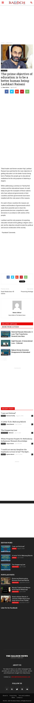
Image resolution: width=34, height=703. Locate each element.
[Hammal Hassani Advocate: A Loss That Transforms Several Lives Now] (5, 334)
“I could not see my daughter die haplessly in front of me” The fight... (15, 450)
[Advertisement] (17, 23)
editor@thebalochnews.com (20, 677)
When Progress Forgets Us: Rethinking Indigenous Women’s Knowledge (16, 440)
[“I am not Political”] (5, 549)
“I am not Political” (8, 413)
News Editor (6, 87)
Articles (3, 415)
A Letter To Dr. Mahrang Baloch (13, 422)
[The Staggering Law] (5, 567)
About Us (5, 695)
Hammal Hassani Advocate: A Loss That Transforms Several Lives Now (22, 334)
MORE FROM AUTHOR (10, 327)
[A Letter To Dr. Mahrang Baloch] (5, 558)
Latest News (4, 70)
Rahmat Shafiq (10, 415)
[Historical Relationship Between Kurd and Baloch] (5, 581)
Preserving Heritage (27, 291)
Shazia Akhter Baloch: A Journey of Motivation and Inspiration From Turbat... (21, 598)
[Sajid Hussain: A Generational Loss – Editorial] (5, 343)
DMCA (13, 697)
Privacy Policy (13, 695)
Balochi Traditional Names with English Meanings (21, 588)
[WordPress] (22, 689)
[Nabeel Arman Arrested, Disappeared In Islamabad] (5, 352)
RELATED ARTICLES (9, 324)
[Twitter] (17, 689)
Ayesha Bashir (10, 454)
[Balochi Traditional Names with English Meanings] (5, 590)
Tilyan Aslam (10, 443)
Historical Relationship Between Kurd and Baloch (20, 579)
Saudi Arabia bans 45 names (7, 292)
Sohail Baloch (10, 424)
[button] (31, 2)
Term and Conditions (24, 695)
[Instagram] (12, 689)
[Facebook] (7, 689)
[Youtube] (27, 689)
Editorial (11, 432)
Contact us (19, 697)
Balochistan (4, 432)
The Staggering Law (9, 430)
